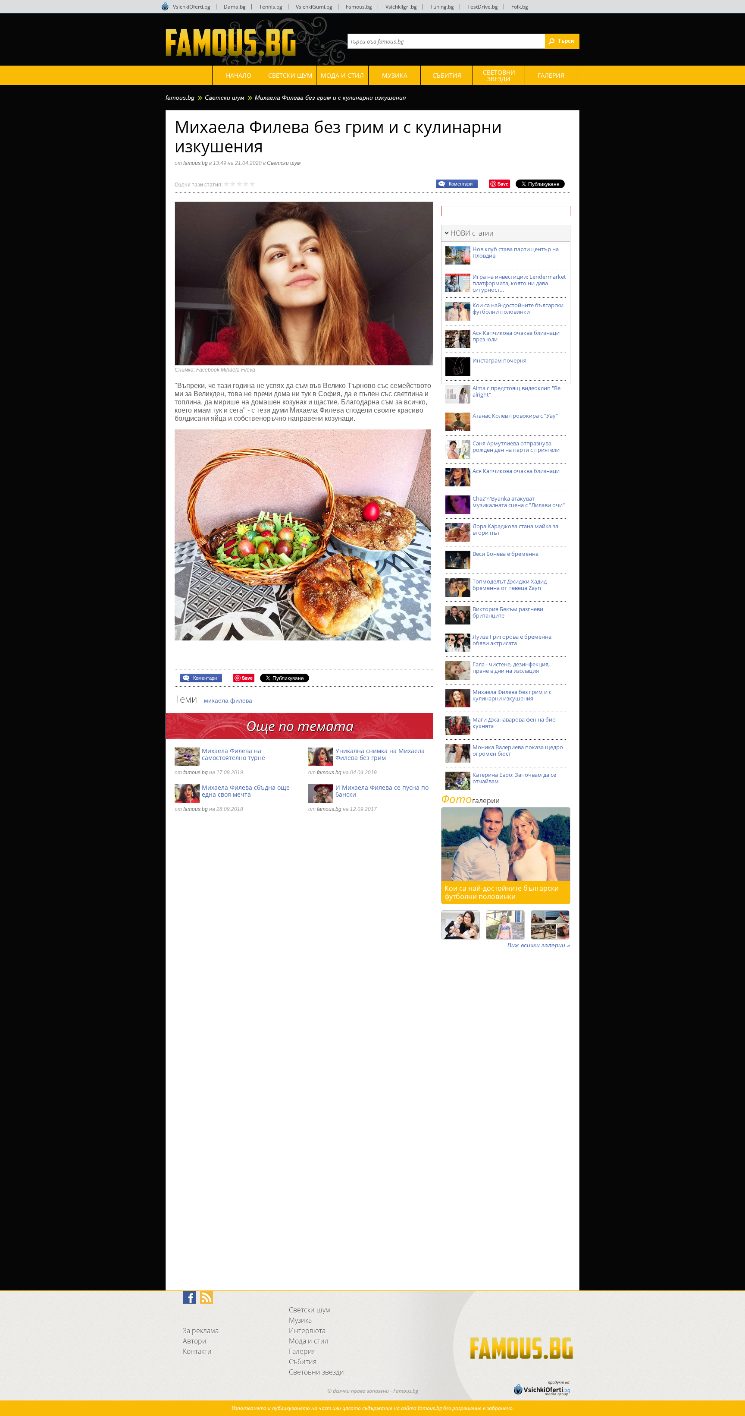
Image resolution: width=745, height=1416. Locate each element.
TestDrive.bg (482, 6)
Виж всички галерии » (538, 945)
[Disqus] (304, 937)
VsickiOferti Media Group (165, 6)
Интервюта (307, 1330)
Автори (195, 1341)
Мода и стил (309, 1341)
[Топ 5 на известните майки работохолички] (460, 925)
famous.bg (180, 97)
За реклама (201, 1330)
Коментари (461, 183)
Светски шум (224, 97)
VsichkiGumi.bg (314, 6)
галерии (470, 800)
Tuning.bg (442, 6)
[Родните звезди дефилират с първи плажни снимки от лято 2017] (550, 925)
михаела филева (228, 700)
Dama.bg (235, 6)
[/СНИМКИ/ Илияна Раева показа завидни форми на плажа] (505, 925)
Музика (300, 1320)
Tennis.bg (270, 6)
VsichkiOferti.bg (191, 6)
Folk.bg (519, 6)
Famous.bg (359, 6)
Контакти (197, 1351)
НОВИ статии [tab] (472, 233)
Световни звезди (316, 1372)
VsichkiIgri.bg (401, 6)
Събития (302, 1361)
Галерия (302, 1351)
